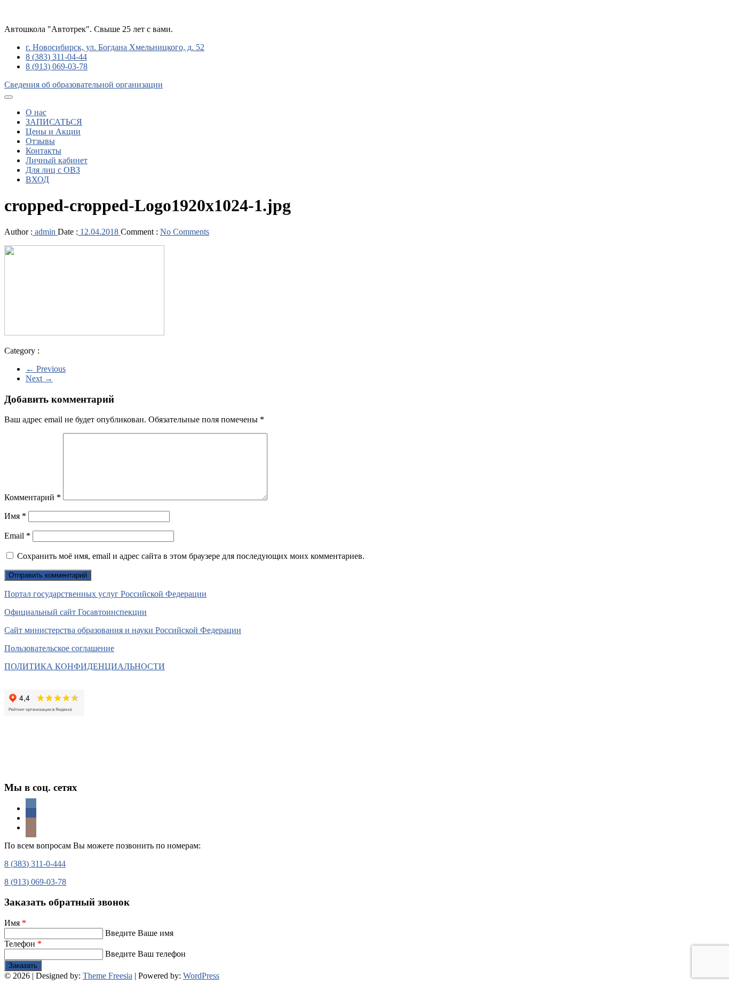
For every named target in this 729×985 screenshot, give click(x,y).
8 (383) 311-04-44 (56, 56)
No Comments (184, 231)
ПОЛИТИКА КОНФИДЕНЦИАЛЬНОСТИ (84, 666)
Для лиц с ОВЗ (53, 169)
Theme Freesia (107, 975)
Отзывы (40, 141)
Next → (39, 378)
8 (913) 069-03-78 (57, 66)
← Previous (46, 368)
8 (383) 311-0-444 (35, 863)
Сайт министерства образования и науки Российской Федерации (122, 630)
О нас (36, 112)
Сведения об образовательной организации (83, 84)
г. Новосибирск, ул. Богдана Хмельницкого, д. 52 (115, 47)
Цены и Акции (53, 131)
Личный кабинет (57, 160)
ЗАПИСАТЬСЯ (54, 121)
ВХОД (37, 179)
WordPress (201, 975)
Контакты (43, 150)
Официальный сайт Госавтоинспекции (75, 611)
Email (17, 535)
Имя (15, 515)
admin (45, 231)
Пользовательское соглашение (59, 648)
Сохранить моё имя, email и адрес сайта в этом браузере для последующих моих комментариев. (190, 555)
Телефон (23, 943)
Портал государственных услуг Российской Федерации (105, 593)
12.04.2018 (99, 231)
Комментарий (32, 497)
